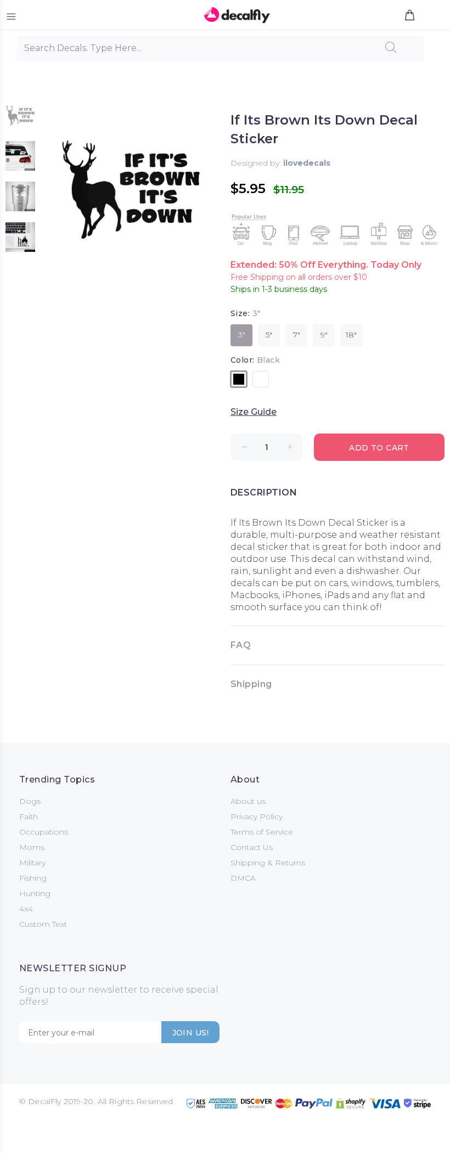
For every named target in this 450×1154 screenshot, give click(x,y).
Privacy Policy (256, 816)
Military (32, 863)
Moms (31, 847)
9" (324, 335)
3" (241, 335)
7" (296, 335)
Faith (28, 816)
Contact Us (251, 847)
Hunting (34, 893)
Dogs (30, 801)
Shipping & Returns (267, 863)
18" (351, 335)
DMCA (243, 878)
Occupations (43, 832)
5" (269, 335)
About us (248, 801)
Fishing (33, 878)
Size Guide (253, 412)
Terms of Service (261, 832)
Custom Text (43, 924)
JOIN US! (190, 1033)
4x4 (26, 909)
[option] (20, 120)
